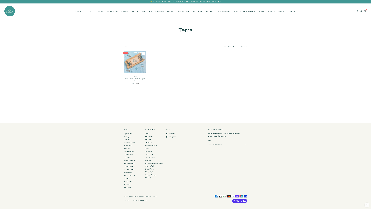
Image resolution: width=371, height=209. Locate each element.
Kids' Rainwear (159, 11)
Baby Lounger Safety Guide (154, 163)
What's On (148, 178)
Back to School (147, 11)
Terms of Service (150, 175)
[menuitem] (79, 11)
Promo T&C (149, 154)
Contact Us (148, 142)
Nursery (89, 11)
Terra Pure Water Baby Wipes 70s (135, 80)
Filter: (126, 47)
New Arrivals (270, 11)
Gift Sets (261, 11)
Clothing (170, 11)
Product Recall (150, 157)
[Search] (357, 11)
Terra (135, 76)
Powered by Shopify (151, 196)
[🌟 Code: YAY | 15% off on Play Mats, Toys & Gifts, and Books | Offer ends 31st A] (185, 2)
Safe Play (148, 160)
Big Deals (281, 11)
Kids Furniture (210, 11)
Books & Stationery (182, 11)
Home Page (148, 136)
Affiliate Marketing (151, 145)
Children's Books (112, 11)
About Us (148, 139)
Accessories (236, 11)
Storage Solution (224, 11)
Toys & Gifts (79, 11)
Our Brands (291, 11)
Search (147, 133)
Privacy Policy (149, 172)
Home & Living (197, 11)
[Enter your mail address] (245, 144)
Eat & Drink (100, 11)
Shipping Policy (150, 166)
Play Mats (135, 11)
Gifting (147, 148)
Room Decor (125, 11)
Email (209, 140)
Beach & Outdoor (249, 11)
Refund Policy (149, 169)
